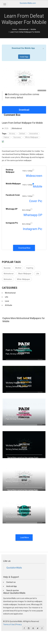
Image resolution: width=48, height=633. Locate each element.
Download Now (24, 248)
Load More (24, 537)
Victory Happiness (15, 382)
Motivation (8, 279)
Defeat (22, 134)
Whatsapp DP (12, 209)
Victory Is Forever (15, 415)
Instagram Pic (12, 223)
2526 (6, 128)
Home (14, 29)
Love (7, 301)
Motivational (23, 29)
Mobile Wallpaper (13, 184)
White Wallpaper (31, 137)
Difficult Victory (14, 513)
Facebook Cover (13, 195)
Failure (6, 137)
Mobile (33, 29)
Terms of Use (8, 624)
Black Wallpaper (24, 273)
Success (17, 137)
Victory (12, 134)
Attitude (8, 305)
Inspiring (29, 267)
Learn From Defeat (15, 478)
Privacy (19, 624)
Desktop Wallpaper (10, 171)
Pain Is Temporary (15, 350)
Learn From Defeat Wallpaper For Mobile (22, 122)
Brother (18, 267)
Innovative (33, 134)
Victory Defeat (13, 445)
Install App (24, 56)
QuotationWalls (14, 567)
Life (37, 273)
